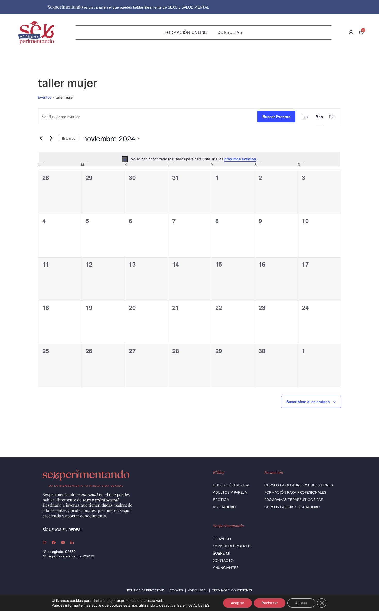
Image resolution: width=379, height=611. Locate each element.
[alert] (189, 159)
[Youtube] (63, 542)
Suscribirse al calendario (308, 401)
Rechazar (270, 603)
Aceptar (237, 603)
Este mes (68, 138)
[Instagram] (44, 542)
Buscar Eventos (276, 116)
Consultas (229, 32)
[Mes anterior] (41, 138)
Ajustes (301, 603)
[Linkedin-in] (72, 542)
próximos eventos (240, 158)
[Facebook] (54, 542)
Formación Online (185, 32)
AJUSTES (201, 605)
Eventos (44, 97)
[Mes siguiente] (51, 138)
